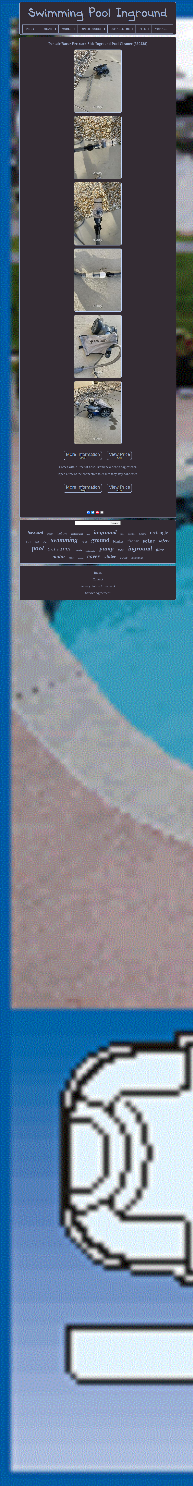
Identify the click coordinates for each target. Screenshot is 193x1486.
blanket (118, 541)
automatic (137, 557)
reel (122, 533)
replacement (77, 534)
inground (140, 548)
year (84, 541)
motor (58, 556)
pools (124, 557)
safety (164, 540)
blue (45, 541)
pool (38, 548)
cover (93, 556)
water (50, 533)
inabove (62, 533)
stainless (132, 534)
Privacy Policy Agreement (97, 586)
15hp (120, 550)
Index (98, 572)
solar (148, 541)
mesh (79, 550)
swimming (64, 539)
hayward (35, 532)
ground (100, 540)
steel (71, 557)
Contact (98, 579)
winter (109, 556)
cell (37, 541)
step (88, 534)
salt (28, 541)
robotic (80, 558)
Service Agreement (97, 593)
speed (142, 533)
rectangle (159, 532)
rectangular (91, 551)
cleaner (133, 541)
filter (160, 550)
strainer (60, 549)
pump (107, 548)
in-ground (105, 532)
